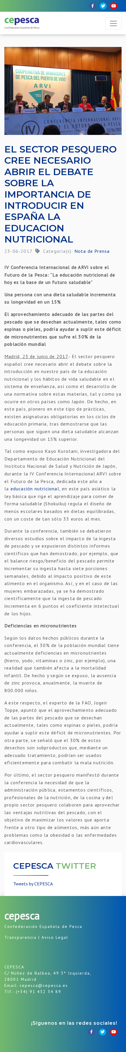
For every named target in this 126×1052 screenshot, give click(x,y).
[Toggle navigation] (113, 23)
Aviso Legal (55, 937)
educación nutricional (35, 489)
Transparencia (20, 937)
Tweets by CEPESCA (33, 884)
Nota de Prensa (92, 251)
